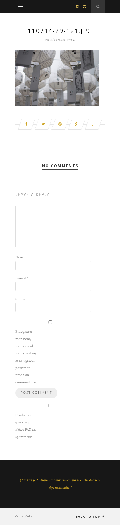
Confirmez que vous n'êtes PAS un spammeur (25, 426)
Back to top (88, 516)
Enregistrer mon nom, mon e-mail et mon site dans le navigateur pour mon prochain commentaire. (26, 357)
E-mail (21, 278)
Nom (20, 257)
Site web (21, 299)
